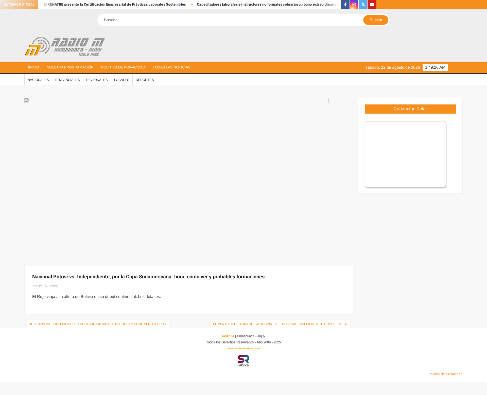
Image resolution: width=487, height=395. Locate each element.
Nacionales (38, 80)
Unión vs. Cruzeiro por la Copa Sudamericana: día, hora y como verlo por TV (100, 324)
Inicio (33, 67)
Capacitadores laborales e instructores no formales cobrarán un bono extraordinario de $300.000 (268, 4)
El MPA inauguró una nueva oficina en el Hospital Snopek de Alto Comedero (277, 324)
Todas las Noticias (171, 67)
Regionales (97, 80)
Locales (121, 80)
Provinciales (67, 80)
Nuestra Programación (70, 67)
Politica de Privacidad (123, 67)
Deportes (145, 80)
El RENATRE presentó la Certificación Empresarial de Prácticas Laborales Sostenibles (106, 4)
